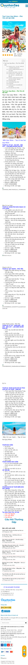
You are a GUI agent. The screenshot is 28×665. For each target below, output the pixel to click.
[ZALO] (24, 650)
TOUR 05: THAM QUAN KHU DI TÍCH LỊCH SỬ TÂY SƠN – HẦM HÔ (16, 78)
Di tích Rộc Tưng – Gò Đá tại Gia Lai (12, 535)
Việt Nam (21, 149)
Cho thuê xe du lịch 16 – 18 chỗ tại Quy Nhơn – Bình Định (12, 540)
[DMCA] (6, 607)
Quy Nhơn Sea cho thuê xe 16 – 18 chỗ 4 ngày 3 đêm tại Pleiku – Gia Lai (13, 546)
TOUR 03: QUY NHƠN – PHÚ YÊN (15, 72)
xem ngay (18, 186)
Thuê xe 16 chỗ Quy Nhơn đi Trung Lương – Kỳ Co (13, 557)
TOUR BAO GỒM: (12, 80)
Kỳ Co (12, 151)
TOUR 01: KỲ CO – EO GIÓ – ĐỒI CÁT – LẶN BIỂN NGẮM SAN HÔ (16, 67)
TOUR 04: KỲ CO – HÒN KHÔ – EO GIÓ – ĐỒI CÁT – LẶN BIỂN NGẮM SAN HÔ (15, 75)
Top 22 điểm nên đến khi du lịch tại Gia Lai (13, 574)
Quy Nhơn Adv (10, 663)
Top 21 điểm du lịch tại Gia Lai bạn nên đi (13, 578)
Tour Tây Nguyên (10, 514)
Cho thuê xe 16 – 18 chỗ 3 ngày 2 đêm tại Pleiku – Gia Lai (13, 551)
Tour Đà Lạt (8, 517)
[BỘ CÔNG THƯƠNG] (5, 611)
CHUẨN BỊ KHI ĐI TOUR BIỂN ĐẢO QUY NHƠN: (15, 85)
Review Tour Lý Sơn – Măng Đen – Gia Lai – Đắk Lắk (14, 563)
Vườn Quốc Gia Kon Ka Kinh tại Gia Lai (12, 530)
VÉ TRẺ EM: (11, 83)
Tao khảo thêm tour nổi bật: (14, 87)
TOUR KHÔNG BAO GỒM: (14, 82)
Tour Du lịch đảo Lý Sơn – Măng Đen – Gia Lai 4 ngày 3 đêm (13, 569)
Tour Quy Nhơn (9, 515)
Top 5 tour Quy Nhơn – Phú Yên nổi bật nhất (14, 64)
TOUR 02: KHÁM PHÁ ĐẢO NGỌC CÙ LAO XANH (16, 70)
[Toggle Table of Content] (22, 61)
